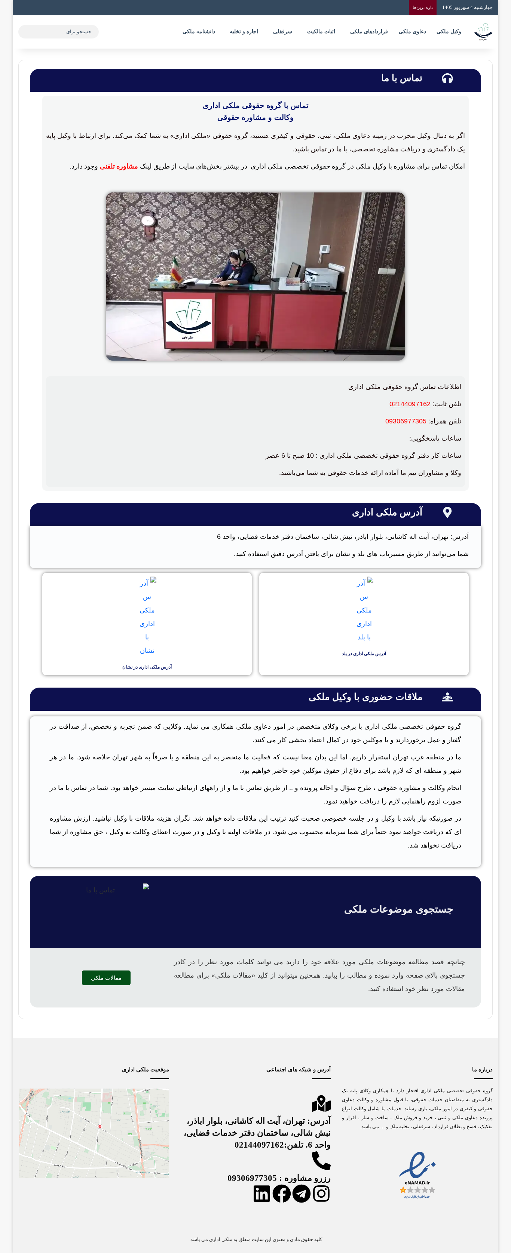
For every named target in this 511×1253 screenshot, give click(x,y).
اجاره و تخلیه (244, 31)
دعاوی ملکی (412, 31)
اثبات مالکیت (321, 31)
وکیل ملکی (449, 31)
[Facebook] (281, 1193)
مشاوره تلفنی (119, 166)
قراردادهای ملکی (369, 31)
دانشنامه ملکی (199, 31)
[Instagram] (321, 1193)
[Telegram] (301, 1193)
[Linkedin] (262, 1193)
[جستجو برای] (25, 31)
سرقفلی (282, 31)
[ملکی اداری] (483, 31)
